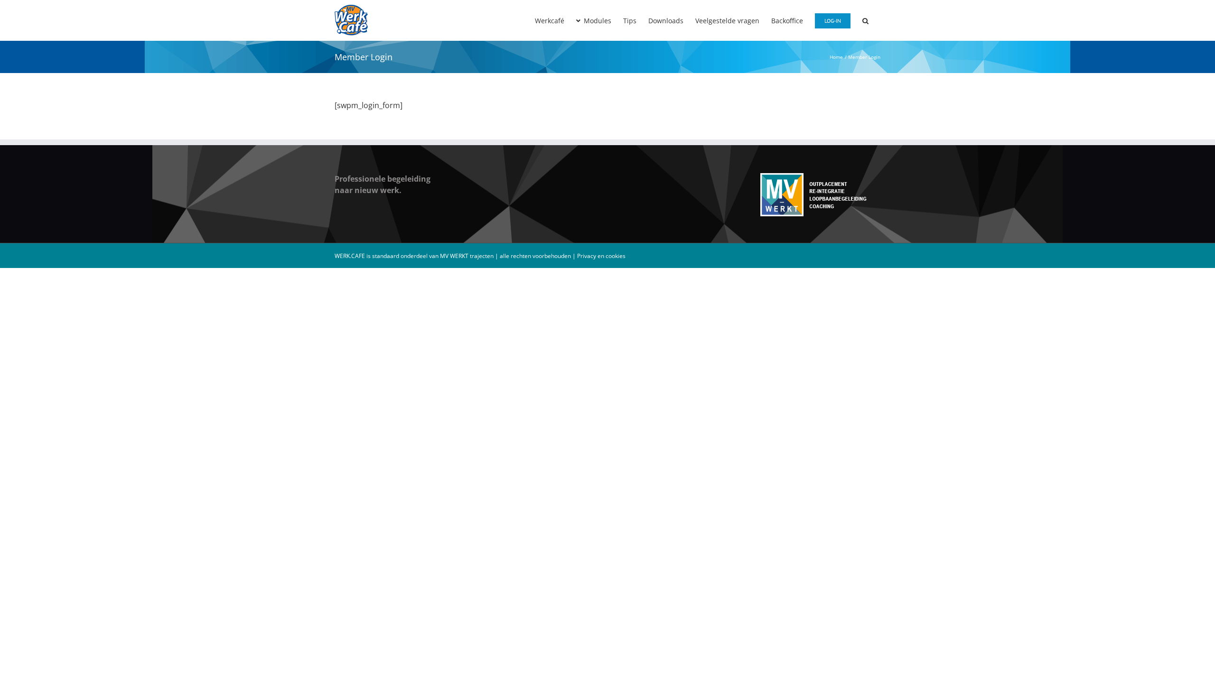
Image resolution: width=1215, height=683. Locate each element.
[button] (865, 20)
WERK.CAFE (350, 256)
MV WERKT (455, 256)
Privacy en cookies (601, 256)
